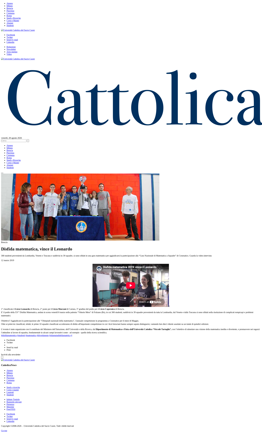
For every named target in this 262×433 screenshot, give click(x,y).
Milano (10, 6)
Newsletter (11, 49)
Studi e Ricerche (14, 18)
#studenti (21, 335)
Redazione (11, 47)
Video (9, 54)
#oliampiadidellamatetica (60, 335)
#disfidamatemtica (9, 335)
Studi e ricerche (13, 387)
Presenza (10, 404)
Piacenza (10, 11)
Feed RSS (11, 409)
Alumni (10, 23)
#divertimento (43, 335)
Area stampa (12, 52)
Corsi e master (13, 390)
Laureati (10, 392)
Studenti (10, 25)
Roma (9, 15)
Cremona (10, 13)
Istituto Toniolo (13, 399)
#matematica (31, 335)
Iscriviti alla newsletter (10, 354)
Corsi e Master (13, 20)
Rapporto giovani (14, 402)
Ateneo (10, 3)
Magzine (10, 407)
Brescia (10, 8)
